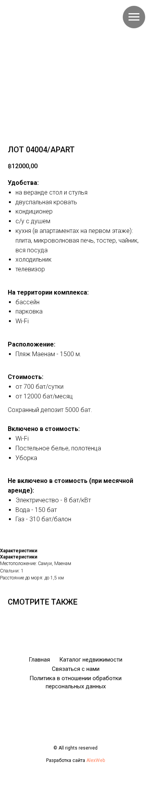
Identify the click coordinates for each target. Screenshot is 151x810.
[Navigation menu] (134, 17)
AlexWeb (95, 760)
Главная (39, 659)
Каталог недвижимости (90, 659)
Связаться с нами (76, 668)
